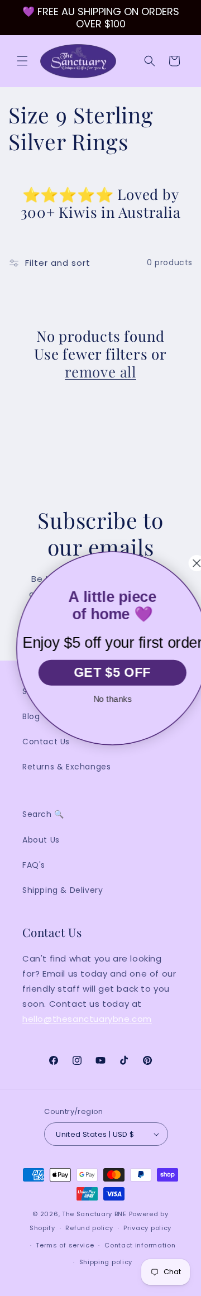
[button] (22, 61)
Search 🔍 (43, 814)
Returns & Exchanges (66, 766)
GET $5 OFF (101, 672)
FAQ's (33, 865)
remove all (100, 372)
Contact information (139, 1245)
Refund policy (89, 1227)
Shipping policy (106, 1261)
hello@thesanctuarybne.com (87, 1019)
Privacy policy (147, 1227)
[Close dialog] (186, 563)
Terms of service (65, 1245)
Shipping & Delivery (62, 890)
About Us (41, 839)
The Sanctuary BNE (94, 1213)
